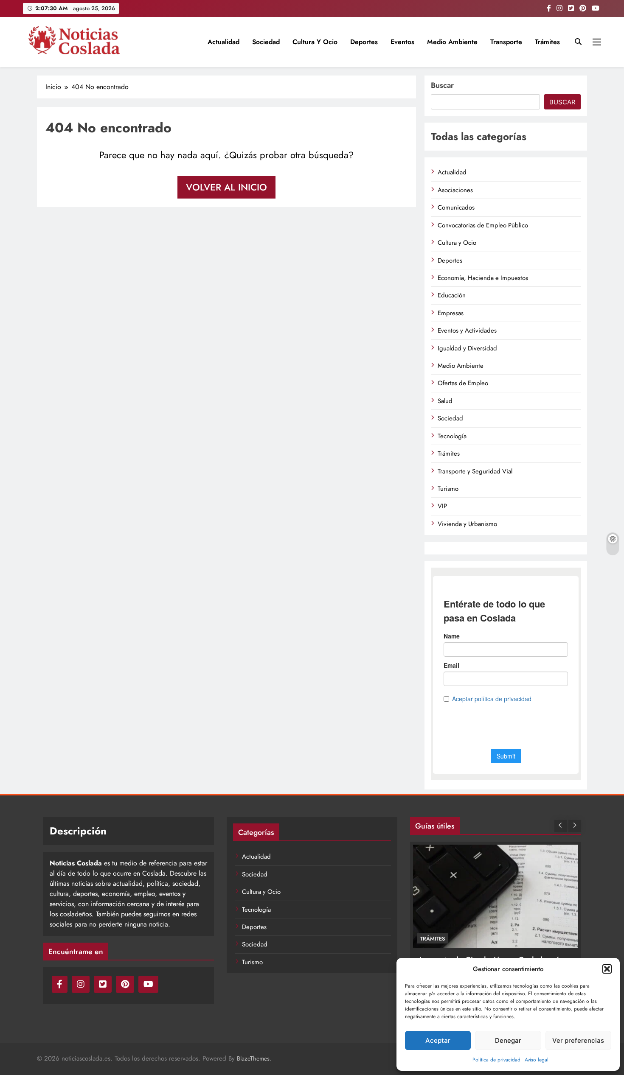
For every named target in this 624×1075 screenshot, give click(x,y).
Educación (452, 295)
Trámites (547, 42)
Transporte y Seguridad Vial (475, 471)
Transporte (506, 42)
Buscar (442, 85)
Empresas (451, 313)
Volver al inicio (226, 187)
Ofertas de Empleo (463, 383)
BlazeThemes (253, 1058)
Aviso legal (536, 1060)
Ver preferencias (578, 1040)
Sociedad (266, 42)
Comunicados (456, 207)
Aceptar (437, 1040)
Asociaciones (455, 190)
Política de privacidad (496, 1060)
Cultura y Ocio (314, 42)
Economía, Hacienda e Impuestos (483, 278)
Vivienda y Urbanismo (467, 524)
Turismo (448, 488)
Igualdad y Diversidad (467, 348)
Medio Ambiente (452, 42)
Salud (445, 401)
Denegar (508, 1040)
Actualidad (223, 42)
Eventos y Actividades (467, 330)
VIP (442, 506)
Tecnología (452, 436)
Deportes (364, 42)
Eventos (402, 42)
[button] (607, 969)
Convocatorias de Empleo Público (483, 225)
